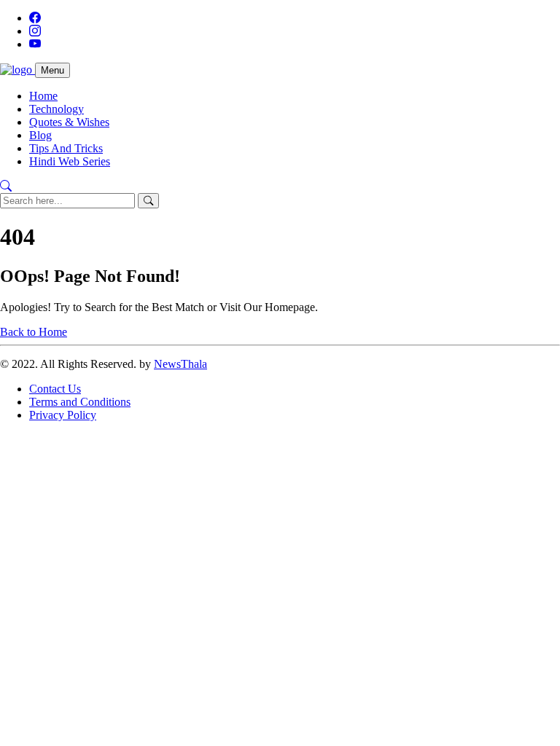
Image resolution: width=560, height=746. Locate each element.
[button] (6, 186)
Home (43, 96)
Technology (56, 109)
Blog (40, 135)
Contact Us (55, 388)
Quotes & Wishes (69, 122)
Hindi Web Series (69, 161)
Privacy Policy (62, 415)
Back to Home (33, 332)
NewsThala (180, 364)
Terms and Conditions (80, 402)
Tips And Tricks (66, 148)
